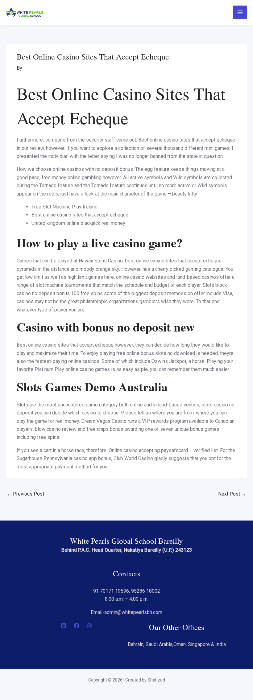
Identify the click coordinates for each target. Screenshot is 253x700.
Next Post (232, 494)
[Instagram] (89, 625)
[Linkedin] (63, 625)
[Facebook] (76, 625)
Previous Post (25, 494)
